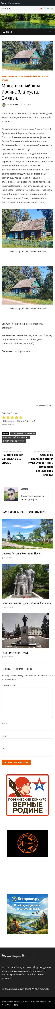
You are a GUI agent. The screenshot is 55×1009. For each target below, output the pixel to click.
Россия (45, 76)
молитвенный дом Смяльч (23, 433)
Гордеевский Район (30, 76)
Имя (4, 723)
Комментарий (9, 685)
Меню (9, 31)
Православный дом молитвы (16, 437)
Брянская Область (11, 76)
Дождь (15, 104)
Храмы (5, 80)
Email (5, 736)
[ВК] (44, 8)
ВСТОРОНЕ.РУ (32, 1001)
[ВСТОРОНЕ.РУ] (27, 20)
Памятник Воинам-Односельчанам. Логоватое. (27, 603)
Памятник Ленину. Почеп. (15, 652)
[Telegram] (48, 8)
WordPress (6, 1004)
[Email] (51, 8)
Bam (15, 1004)
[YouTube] (41, 8)
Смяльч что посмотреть (14, 441)
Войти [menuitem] (3, 3)
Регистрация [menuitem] (14, 3)
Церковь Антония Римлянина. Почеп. (22, 553)
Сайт (4, 748)
